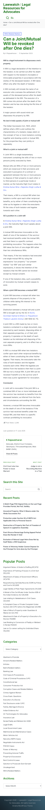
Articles (6, 664)
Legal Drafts (8, 725)
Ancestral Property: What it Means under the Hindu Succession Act (21, 512)
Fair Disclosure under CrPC (14, 703)
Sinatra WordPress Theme (22, 806)
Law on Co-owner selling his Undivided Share (21, 628)
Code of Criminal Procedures (16, 678)
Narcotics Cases (12, 739)
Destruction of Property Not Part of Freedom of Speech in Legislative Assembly (22, 526)
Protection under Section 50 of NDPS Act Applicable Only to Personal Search (19, 519)
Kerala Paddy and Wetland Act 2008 (17, 721)
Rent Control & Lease (11, 760)
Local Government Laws (12, 728)
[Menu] (12, 18)
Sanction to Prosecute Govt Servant (17, 764)
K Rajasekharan (14, 440)
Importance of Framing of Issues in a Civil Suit (21, 571)
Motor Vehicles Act (10, 735)
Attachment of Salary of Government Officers (20, 577)
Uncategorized (9, 767)
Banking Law (8, 671)
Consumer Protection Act (13, 686)
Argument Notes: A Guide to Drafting (17, 567)
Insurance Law (8, 718)
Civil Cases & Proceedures (13, 675)
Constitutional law (10, 682)
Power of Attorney (10, 749)
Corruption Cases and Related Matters (18, 689)
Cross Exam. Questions (12, 696)
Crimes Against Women (12, 693)
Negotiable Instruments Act (13, 742)
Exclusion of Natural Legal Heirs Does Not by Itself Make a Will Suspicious (21, 540)
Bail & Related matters (11, 668)
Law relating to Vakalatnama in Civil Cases (19, 598)
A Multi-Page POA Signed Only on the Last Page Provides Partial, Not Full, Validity (22, 505)
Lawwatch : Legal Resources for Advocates (16, 8)
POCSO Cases (8, 746)
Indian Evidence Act (10, 710)
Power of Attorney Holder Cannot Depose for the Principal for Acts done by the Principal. (21, 548)
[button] (11, 453)
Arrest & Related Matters (12, 661)
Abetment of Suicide (11, 657)
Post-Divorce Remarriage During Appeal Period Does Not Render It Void (22, 533)
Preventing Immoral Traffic (13, 753)
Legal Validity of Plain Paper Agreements (19, 589)
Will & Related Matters (12, 34)
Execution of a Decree (11, 700)
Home (5, 22)
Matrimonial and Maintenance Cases (17, 732)
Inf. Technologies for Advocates (15, 714)
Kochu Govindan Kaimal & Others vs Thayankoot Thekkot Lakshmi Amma (20, 316)
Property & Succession (12, 757)
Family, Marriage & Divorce (13, 707)
